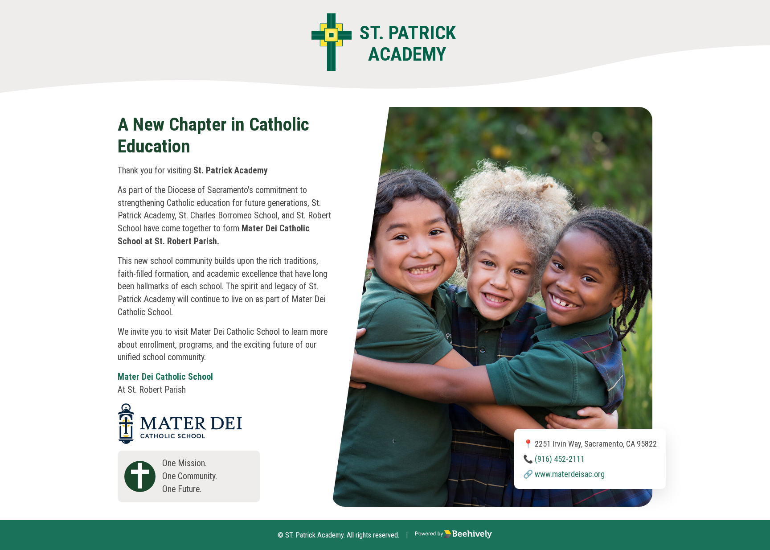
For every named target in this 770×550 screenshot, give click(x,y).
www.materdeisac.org (570, 474)
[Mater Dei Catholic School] (180, 409)
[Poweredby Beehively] (453, 535)
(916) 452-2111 (560, 459)
